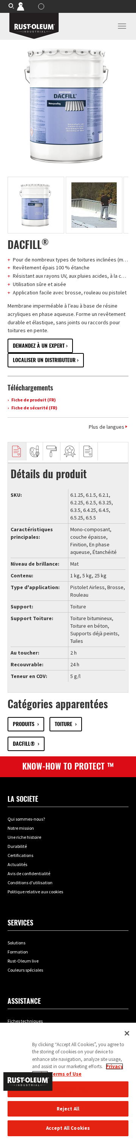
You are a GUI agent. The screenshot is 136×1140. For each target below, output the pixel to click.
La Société (23, 799)
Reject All (68, 1109)
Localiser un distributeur (44, 360)
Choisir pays (42, 6)
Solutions (16, 943)
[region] (68, 1081)
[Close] (127, 1033)
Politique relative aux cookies (35, 891)
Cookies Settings (68, 1089)
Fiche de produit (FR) (33, 400)
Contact (26, 6)
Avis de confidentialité (29, 873)
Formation (18, 952)
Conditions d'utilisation (30, 882)
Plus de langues (106, 426)
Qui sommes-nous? (26, 819)
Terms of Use (66, 1074)
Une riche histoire (24, 837)
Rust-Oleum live (23, 961)
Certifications (20, 855)
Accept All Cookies (68, 1128)
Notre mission (21, 828)
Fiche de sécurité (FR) (34, 408)
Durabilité (17, 846)
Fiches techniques (25, 1021)
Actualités (17, 864)
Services (20, 922)
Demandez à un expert (39, 345)
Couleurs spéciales (25, 970)
